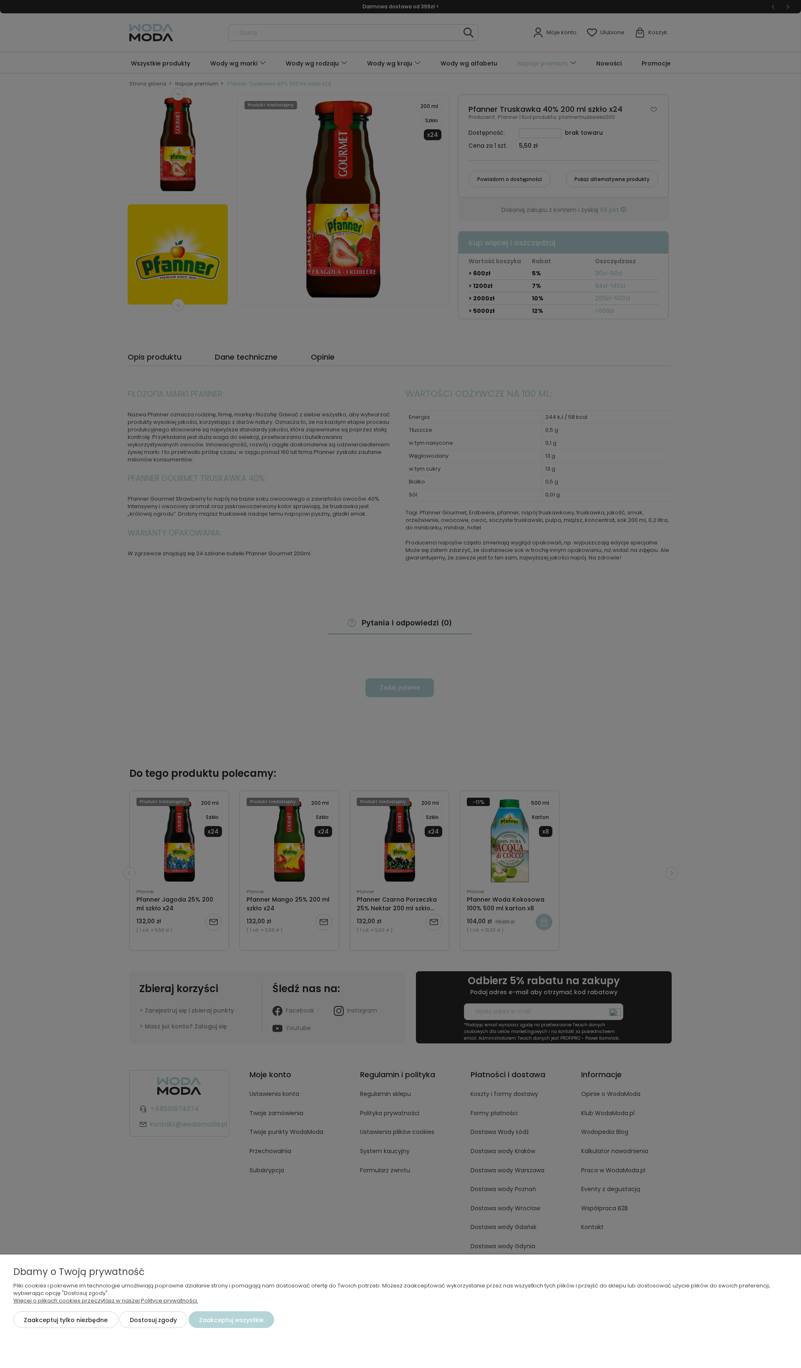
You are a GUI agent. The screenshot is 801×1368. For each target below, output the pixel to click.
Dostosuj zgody (153, 1320)
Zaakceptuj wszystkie (231, 1320)
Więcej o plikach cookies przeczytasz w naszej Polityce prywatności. (105, 1301)
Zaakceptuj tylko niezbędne (66, 1320)
